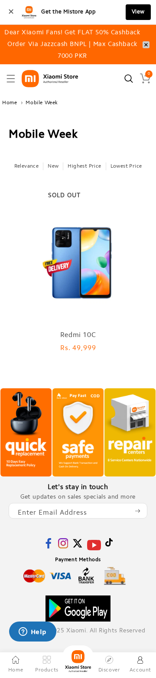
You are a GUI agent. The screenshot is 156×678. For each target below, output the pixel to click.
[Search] (128, 78)
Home (9, 103)
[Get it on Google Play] (78, 608)
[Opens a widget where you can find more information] (32, 632)
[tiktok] (109, 545)
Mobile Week (42, 103)
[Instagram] (63, 547)
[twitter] (77, 547)
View (138, 12)
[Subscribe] (137, 511)
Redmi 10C (78, 335)
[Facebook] (48, 547)
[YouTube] (94, 550)
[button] (10, 78)
